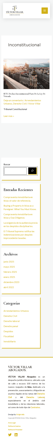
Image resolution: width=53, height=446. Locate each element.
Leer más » (9, 115)
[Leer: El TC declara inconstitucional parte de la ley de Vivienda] (26, 73)
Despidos (8, 331)
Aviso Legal (12, 423)
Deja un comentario (13, 100)
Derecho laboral (12, 321)
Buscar (7, 164)
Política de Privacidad (15, 429)
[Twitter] (10, 434)
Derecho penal (11, 326)
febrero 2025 (10, 272)
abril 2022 (9, 287)
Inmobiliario (10, 341)
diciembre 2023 (11, 282)
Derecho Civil (10, 316)
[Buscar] (32, 171)
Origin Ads (20, 414)
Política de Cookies (14, 426)
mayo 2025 (9, 266)
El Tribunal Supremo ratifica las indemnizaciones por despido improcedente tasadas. (19, 234)
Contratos (35, 407)
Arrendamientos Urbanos (16, 310)
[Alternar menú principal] (45, 10)
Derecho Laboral (35, 397)
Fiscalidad (9, 336)
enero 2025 (9, 277)
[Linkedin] (16, 434)
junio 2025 (9, 261)
